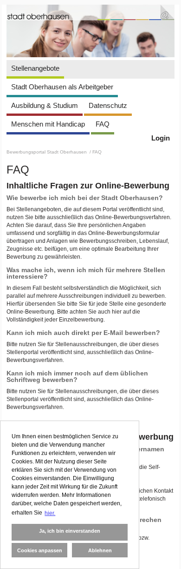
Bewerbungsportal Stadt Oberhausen (47, 151)
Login (160, 138)
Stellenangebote (35, 68)
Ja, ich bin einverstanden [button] (69, 531)
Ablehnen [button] (100, 550)
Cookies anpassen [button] (39, 550)
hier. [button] (50, 513)
